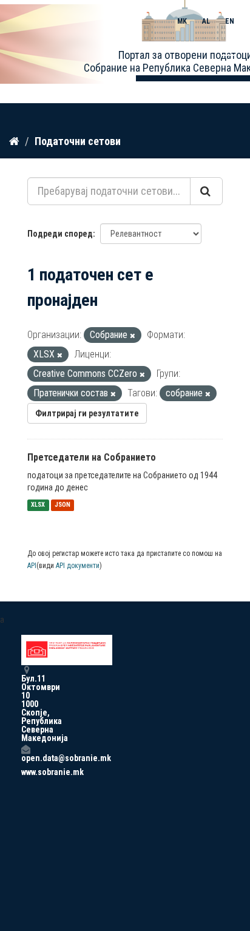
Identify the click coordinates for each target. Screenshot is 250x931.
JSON (62, 505)
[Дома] (14, 141)
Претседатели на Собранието (91, 457)
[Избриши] (132, 336)
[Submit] (206, 191)
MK (182, 21)
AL (206, 21)
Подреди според (60, 234)
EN (229, 21)
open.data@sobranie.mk (25, 757)
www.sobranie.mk (25, 772)
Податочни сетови (78, 141)
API (31, 565)
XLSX (38, 505)
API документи (78, 565)
